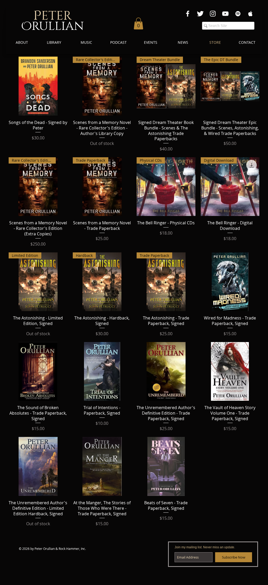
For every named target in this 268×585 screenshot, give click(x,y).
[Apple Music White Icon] (250, 14)
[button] (138, 23)
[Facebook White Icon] (188, 14)
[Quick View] (38, 86)
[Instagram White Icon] (213, 14)
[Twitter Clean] (200, 14)
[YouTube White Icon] (225, 14)
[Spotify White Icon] (238, 14)
